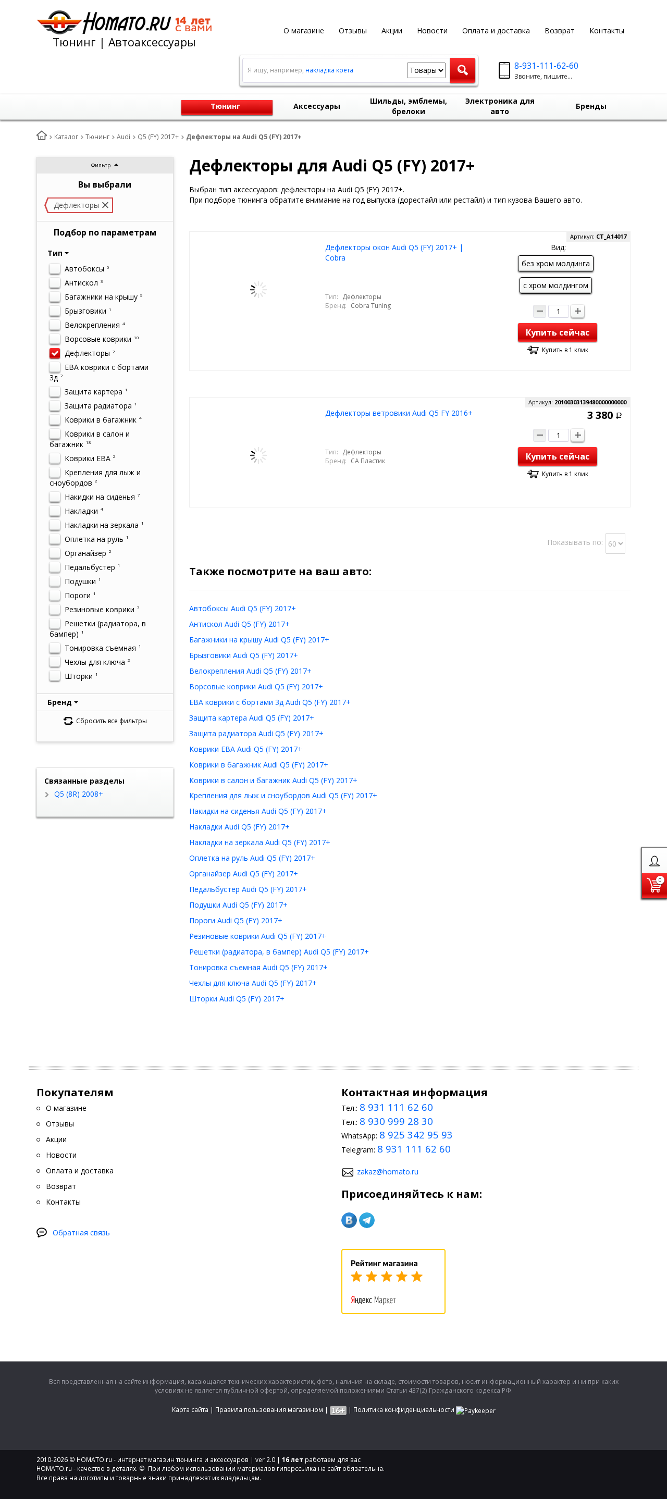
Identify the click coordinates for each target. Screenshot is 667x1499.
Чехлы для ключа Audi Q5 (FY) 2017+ (253, 983)
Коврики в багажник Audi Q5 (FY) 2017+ (258, 765)
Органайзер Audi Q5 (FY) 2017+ (243, 873)
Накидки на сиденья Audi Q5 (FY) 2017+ (258, 811)
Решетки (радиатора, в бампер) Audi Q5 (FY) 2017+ (279, 952)
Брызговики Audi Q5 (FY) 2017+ (243, 655)
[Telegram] (367, 1220)
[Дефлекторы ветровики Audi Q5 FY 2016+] (258, 455)
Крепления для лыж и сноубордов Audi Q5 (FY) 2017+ (283, 795)
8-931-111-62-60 (546, 65)
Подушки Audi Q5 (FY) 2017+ (238, 905)
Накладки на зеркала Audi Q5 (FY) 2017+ (259, 842)
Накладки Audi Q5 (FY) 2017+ (239, 827)
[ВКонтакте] (349, 1220)
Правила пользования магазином (269, 1409)
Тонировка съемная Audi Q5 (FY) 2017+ (258, 967)
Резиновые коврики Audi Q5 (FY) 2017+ (257, 936)
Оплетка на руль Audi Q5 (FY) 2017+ (252, 858)
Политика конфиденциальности (403, 1409)
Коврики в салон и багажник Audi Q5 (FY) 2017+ (273, 780)
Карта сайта (190, 1409)
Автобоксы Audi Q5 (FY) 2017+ (242, 608)
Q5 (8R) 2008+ (77, 794)
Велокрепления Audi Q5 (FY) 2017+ (250, 671)
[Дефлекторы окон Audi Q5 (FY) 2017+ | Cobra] (258, 289)
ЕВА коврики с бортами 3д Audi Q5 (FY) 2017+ (270, 702)
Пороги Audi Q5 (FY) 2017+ (235, 920)
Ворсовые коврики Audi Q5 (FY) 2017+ (256, 686)
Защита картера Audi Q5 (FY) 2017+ (251, 718)
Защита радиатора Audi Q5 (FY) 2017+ (256, 733)
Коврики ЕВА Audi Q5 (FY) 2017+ (245, 749)
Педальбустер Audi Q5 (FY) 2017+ (248, 889)
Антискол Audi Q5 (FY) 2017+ (239, 624)
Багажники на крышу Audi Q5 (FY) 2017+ (259, 640)
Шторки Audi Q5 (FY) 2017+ (237, 999)
